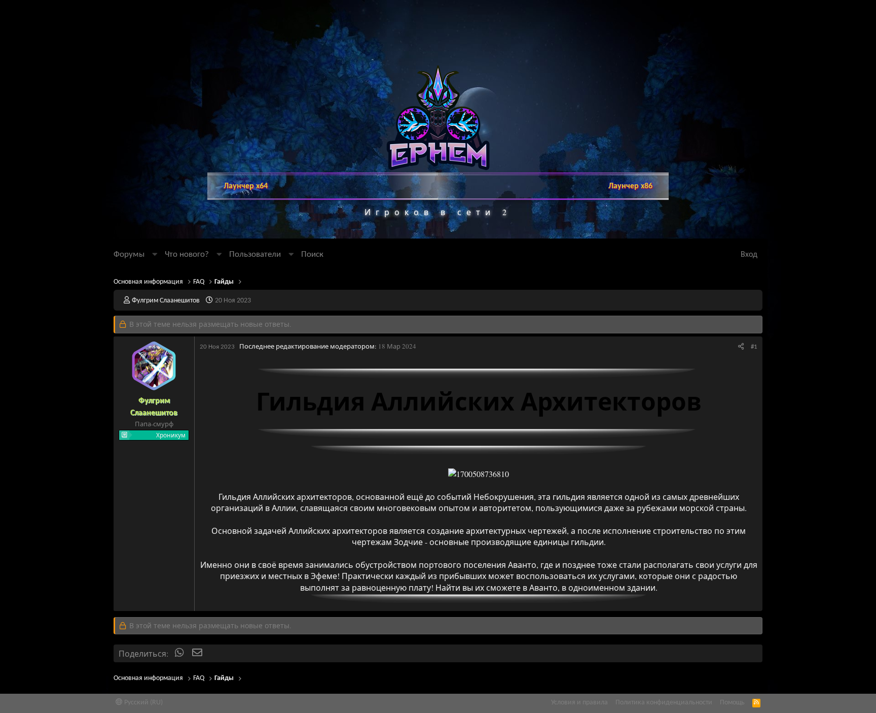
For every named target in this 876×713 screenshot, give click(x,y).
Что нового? (187, 254)
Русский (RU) (143, 702)
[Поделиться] (741, 347)
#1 (754, 347)
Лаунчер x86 (630, 186)
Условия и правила (579, 702)
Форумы (129, 254)
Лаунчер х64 (246, 186)
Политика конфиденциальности (663, 702)
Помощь (732, 702)
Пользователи (255, 254)
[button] (155, 255)
